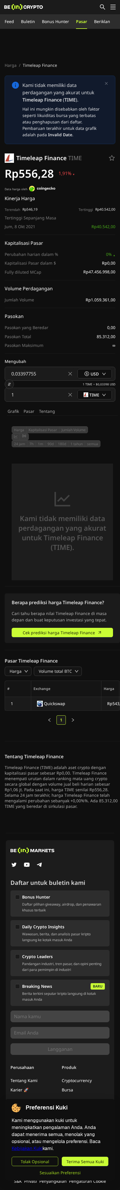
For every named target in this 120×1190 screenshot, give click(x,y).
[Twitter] (13, 865)
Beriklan (102, 21)
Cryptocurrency (77, 1080)
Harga (11, 65)
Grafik (13, 411)
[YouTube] (26, 865)
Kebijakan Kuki (27, 1148)
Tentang (47, 411)
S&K (18, 1181)
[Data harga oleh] (42, 189)
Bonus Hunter (55, 21)
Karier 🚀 (19, 1090)
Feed (9, 21)
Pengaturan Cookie (87, 1181)
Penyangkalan (53, 1181)
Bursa (67, 1090)
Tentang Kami (24, 1080)
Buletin (28, 21)
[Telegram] (39, 865)
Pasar (81, 21)
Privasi (30, 1181)
